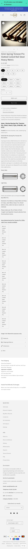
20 (12, 70)
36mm (4, 86)
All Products (6, 423)
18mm (17, 79)
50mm (18, 86)
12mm (4, 79)
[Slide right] (17, 49)
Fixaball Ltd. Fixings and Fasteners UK (13, 541)
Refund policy (6, 446)
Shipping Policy (5, 380)
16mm (11, 79)
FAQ (4, 456)
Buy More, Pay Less (7, 413)
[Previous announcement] (2, 9)
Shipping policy (10, 545)
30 (17, 70)
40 (22, 70)
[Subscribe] (21, 507)
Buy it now (14, 103)
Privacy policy (15, 543)
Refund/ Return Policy (6, 392)
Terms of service (23, 543)
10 (7, 70)
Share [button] (4, 350)
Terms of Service (7, 453)
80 (8, 73)
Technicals (5, 407)
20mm (4, 83)
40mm (11, 86)
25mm (11, 83)
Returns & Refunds (7, 440)
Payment (5, 450)
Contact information (18, 545)
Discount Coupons (7, 410)
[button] (3, 15)
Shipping (8, 65)
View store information (8, 112)
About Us (5, 436)
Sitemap (5, 427)
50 (3, 73)
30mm (18, 83)
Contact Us (5, 417)
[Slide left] (10, 49)
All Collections (6, 420)
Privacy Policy (6, 460)
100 (13, 73)
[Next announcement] (25, 9)
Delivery (5, 443)
